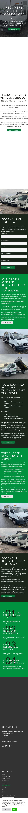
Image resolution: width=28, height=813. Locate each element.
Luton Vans (5, 783)
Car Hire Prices (6, 776)
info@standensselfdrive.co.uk (9, 741)
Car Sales (4, 787)
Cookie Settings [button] (6, 809)
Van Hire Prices (6, 778)
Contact (4, 792)
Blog (3, 789)
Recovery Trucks (6, 785)
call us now (8, 25)
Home (3, 774)
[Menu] (25, 3)
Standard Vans (5, 780)
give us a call (11, 229)
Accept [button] (14, 809)
